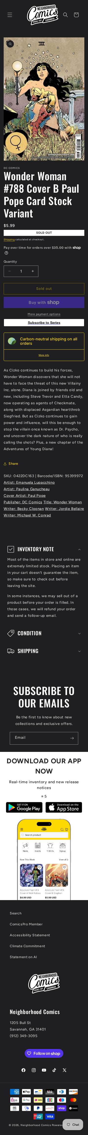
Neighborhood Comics (36, 1125)
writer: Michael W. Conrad (27, 515)
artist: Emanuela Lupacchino (29, 482)
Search (16, 913)
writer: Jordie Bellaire (64, 509)
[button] (9, 14)
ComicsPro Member (26, 924)
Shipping (9, 239)
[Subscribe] (72, 738)
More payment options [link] (44, 314)
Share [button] (13, 464)
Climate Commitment (27, 946)
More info (44, 355)
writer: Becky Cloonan (24, 509)
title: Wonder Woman (63, 502)
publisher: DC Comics (23, 502)
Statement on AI (23, 957)
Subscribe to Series (44, 323)
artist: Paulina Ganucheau (27, 489)
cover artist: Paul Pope (25, 495)
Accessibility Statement (30, 935)
